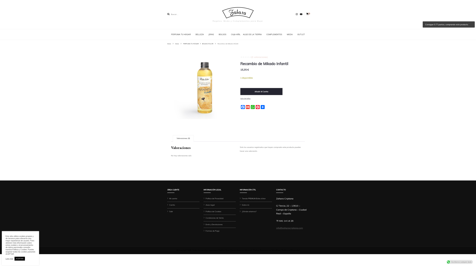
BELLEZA (199, 34)
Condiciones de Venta (215, 218)
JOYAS (211, 34)
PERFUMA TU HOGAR (181, 34)
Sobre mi (245, 205)
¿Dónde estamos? (249, 211)
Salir (171, 211)
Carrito (172, 205)
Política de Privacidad (214, 198)
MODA (290, 34)
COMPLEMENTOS (274, 34)
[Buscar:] (187, 14)
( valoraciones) (259, 57)
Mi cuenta (173, 198)
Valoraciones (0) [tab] (183, 138)
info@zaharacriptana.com (289, 228)
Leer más (9, 259)
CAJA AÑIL (235, 34)
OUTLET (301, 34)
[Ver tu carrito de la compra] (307, 14)
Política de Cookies (213, 211)
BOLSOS (222, 34)
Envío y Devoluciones (214, 224)
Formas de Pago (213, 231)
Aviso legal (210, 205)
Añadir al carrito (261, 91)
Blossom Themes (252, 250)
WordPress (276, 250)
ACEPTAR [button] (19, 259)
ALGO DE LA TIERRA (252, 34)
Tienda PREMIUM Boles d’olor (254, 198)
